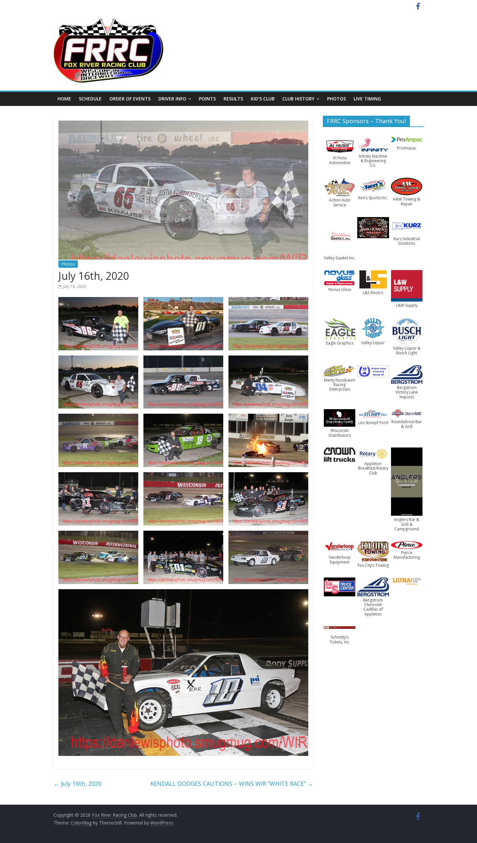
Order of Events (130, 99)
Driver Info (172, 99)
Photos (336, 99)
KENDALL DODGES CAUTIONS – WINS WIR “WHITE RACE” (231, 783)
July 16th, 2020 (77, 783)
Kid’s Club (263, 99)
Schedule (90, 99)
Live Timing (367, 99)
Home (64, 99)
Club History (298, 99)
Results (233, 99)
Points (207, 99)
